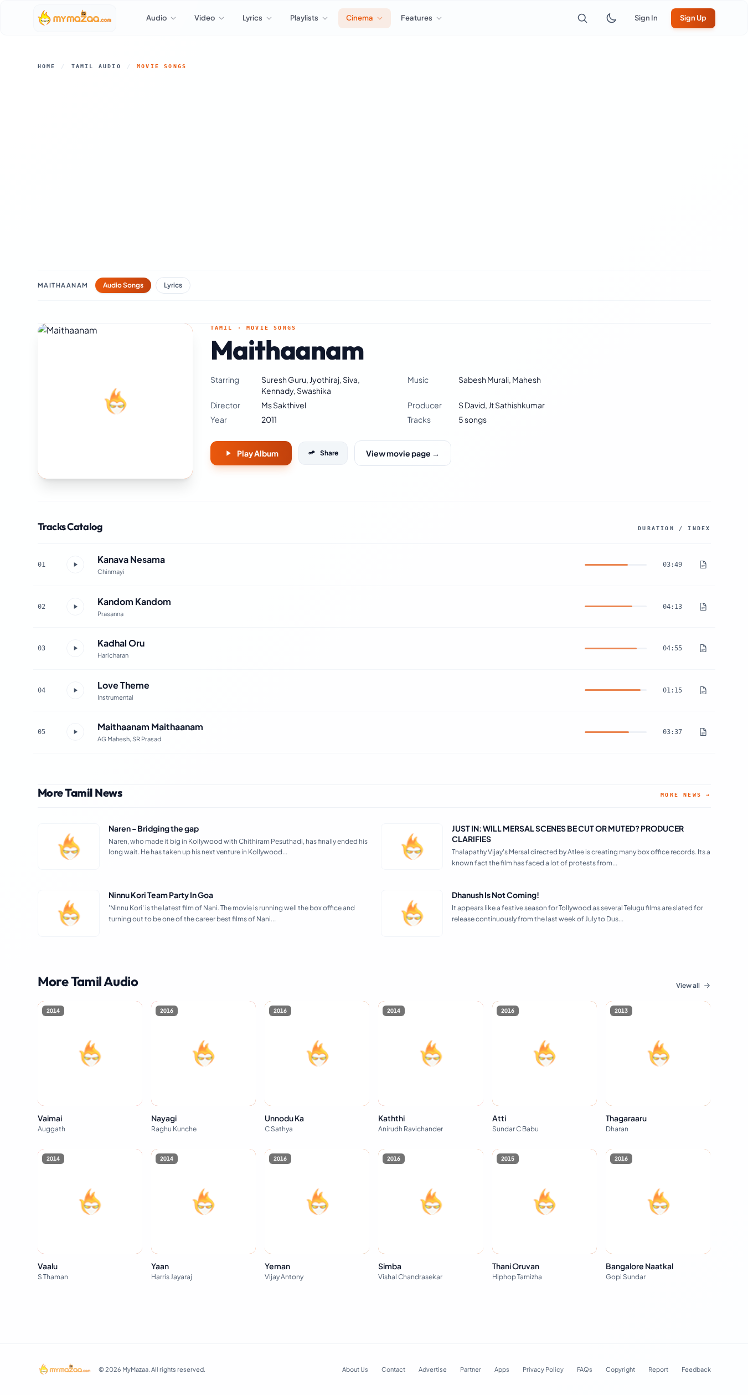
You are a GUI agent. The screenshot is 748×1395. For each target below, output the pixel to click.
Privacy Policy (543, 1369)
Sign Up (693, 17)
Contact (393, 1369)
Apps (501, 1369)
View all (688, 985)
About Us (355, 1369)
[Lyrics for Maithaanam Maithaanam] (703, 732)
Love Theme (123, 685)
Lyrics (173, 285)
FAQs (584, 1369)
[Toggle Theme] (611, 18)
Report (658, 1369)
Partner (470, 1369)
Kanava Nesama (131, 559)
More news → (685, 795)
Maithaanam (63, 285)
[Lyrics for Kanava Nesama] (703, 564)
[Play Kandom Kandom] (75, 607)
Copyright (620, 1369)
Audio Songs (123, 285)
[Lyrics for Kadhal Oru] (703, 648)
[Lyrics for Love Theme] (703, 690)
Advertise (433, 1369)
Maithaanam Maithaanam (150, 726)
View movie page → (403, 453)
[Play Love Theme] (75, 690)
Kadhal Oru (121, 643)
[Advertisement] (374, 170)
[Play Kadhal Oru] (75, 648)
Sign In (646, 17)
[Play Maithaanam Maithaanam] (75, 732)
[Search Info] (582, 18)
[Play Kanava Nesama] (75, 564)
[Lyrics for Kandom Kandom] (703, 606)
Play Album (257, 453)
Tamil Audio (96, 66)
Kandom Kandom (134, 601)
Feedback (696, 1369)
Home (47, 66)
